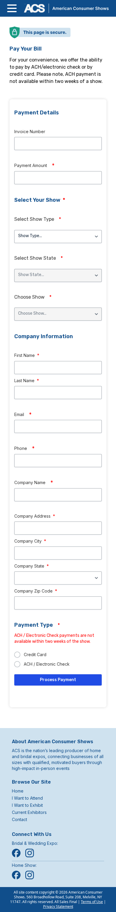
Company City (30, 541)
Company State (31, 565)
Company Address (34, 516)
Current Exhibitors (29, 812)
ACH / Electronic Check (47, 664)
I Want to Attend (27, 798)
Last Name (26, 380)
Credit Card (35, 654)
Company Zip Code (35, 590)
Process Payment (58, 679)
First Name (26, 355)
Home (17, 790)
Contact (19, 819)
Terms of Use (92, 901)
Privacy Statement (58, 906)
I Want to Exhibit (27, 805)
